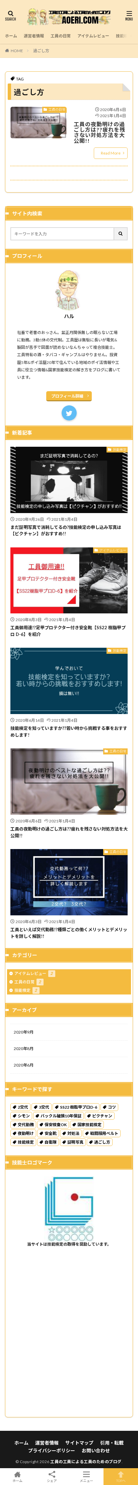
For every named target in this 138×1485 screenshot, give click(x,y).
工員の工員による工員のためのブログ (86, 1461)
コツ (112, 1107)
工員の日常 (61, 35)
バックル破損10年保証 (61, 1115)
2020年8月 (23, 1048)
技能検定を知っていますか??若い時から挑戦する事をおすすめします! (68, 731)
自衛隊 (51, 1142)
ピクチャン (102, 1115)
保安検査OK (56, 1124)
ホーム (11, 35)
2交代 (23, 1107)
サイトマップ (79, 1443)
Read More (111, 153)
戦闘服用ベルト (104, 1133)
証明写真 (75, 1142)
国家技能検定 (89, 1124)
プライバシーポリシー (51, 1450)
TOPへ (121, 1480)
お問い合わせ (96, 1450)
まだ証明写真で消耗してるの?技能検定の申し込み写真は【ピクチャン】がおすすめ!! (65, 531)
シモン (24, 1115)
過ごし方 (41, 50)
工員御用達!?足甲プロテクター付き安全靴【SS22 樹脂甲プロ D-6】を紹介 (68, 631)
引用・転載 (112, 1443)
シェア (52, 1481)
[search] (121, 233)
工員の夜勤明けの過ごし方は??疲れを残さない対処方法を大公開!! (99, 132)
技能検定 (124, 35)
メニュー (86, 1480)
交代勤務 (26, 1124)
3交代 (44, 1107)
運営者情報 (34, 35)
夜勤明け (26, 1133)
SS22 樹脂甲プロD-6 (78, 1107)
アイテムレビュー (93, 35)
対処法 (73, 1133)
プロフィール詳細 (67, 396)
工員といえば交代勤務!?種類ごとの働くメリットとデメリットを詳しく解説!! (68, 933)
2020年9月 (23, 1032)
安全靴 (51, 1133)
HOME (17, 50)
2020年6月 (23, 1065)
